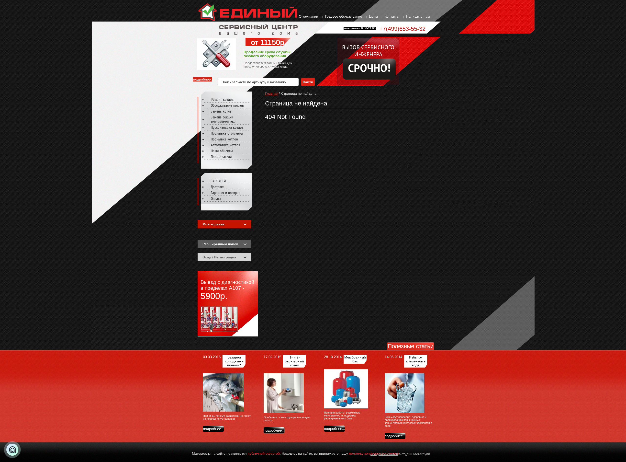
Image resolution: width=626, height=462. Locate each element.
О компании (308, 16)
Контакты (392, 16)
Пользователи (221, 157)
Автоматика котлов (225, 145)
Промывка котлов (224, 139)
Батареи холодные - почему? (234, 361)
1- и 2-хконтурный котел (294, 361)
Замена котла (221, 111)
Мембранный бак (355, 359)
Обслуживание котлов (227, 105)
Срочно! (369, 69)
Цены (373, 16)
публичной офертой (264, 453)
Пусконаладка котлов (227, 127)
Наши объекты (222, 151)
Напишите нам (418, 16)
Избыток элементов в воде (415, 361)
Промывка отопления (227, 133)
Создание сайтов (384, 454)
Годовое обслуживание (343, 16)
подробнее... (202, 79)
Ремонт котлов (222, 99)
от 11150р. (268, 42)
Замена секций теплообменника (223, 119)
